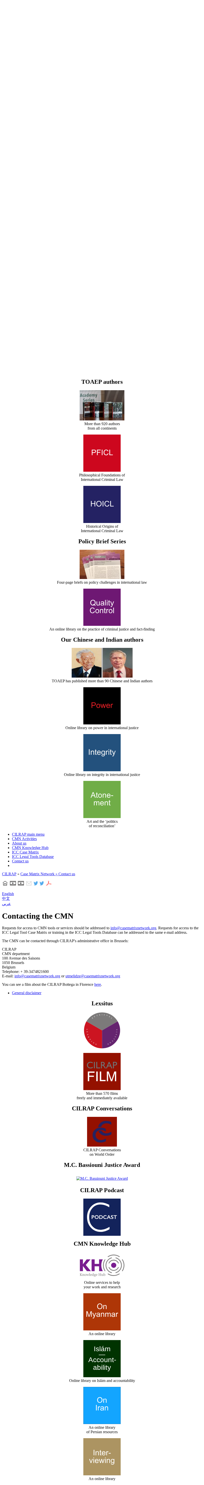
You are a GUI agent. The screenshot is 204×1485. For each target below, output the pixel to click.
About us (19, 843)
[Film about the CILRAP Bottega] (21, 885)
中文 (6, 898)
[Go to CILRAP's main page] (5, 885)
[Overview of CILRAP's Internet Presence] (13, 885)
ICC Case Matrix (25, 852)
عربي (6, 904)
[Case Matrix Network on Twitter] (42, 885)
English (8, 894)
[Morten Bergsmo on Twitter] (36, 885)
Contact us (20, 861)
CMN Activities (24, 839)
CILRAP (9, 874)
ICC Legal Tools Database (33, 856)
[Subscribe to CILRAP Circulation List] (29, 885)
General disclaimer (26, 993)
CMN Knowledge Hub (30, 848)
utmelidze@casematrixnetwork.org (92, 976)
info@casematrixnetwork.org (133, 928)
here (97, 984)
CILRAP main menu (28, 834)
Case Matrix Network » (39, 874)
